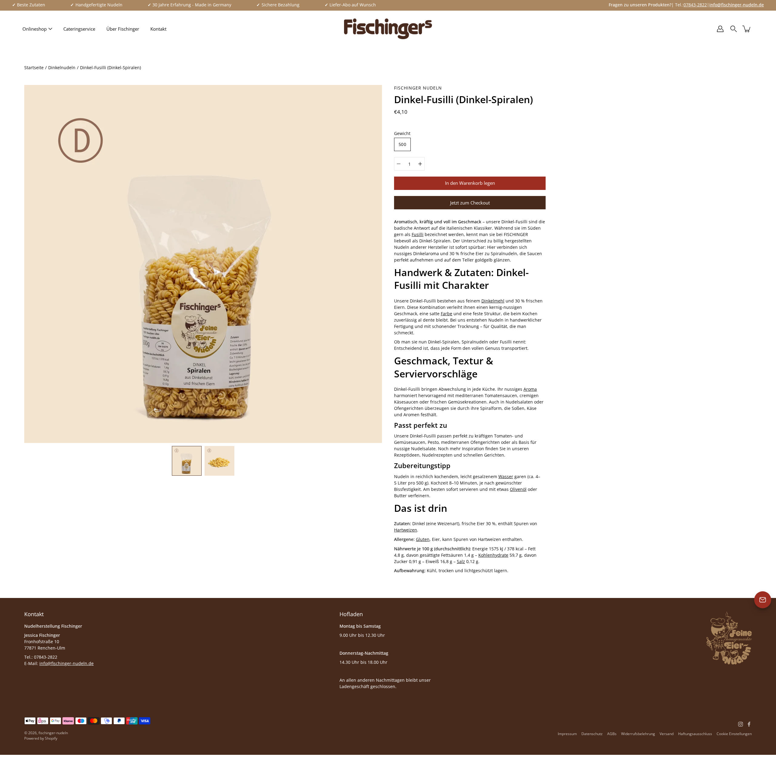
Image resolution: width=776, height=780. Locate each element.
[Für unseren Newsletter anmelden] (762, 599)
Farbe (446, 313)
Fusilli (417, 234)
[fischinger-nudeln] (388, 29)
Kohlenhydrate (493, 555)
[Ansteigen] (420, 164)
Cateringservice (79, 29)
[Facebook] (749, 724)
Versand (667, 733)
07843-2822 (695, 5)
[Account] (720, 29)
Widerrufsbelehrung (638, 733)
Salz (461, 561)
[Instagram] (740, 724)
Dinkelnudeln (61, 67)
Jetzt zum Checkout (470, 203)
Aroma (530, 389)
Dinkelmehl (492, 301)
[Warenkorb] (747, 29)
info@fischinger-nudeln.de (66, 663)
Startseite (34, 67)
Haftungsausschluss (695, 733)
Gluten (423, 539)
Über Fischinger (122, 29)
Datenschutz (592, 733)
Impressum (567, 733)
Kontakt (158, 29)
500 (402, 144)
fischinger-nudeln (53, 732)
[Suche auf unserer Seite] (733, 29)
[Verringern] (398, 164)
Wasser (505, 476)
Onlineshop (34, 29)
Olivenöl (518, 489)
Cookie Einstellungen (734, 733)
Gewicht (402, 133)
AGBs (612, 733)
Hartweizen (405, 530)
